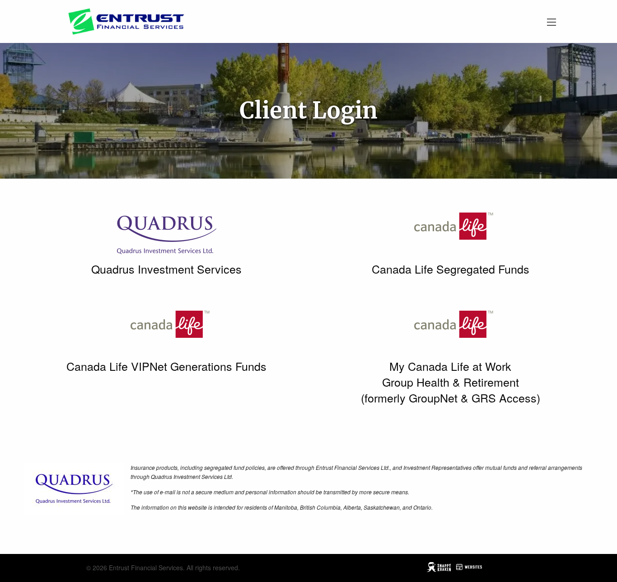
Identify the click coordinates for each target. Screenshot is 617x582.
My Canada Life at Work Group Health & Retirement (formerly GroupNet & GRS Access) (450, 382)
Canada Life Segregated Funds (450, 268)
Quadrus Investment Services (166, 268)
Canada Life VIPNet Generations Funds (166, 366)
